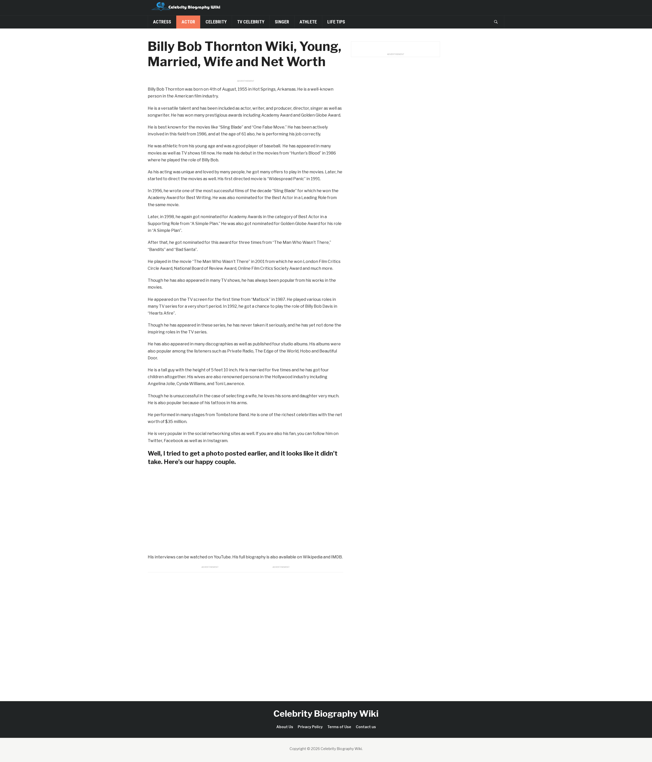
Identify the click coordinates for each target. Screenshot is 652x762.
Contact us (366, 727)
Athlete (308, 21)
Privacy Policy (310, 727)
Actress (162, 21)
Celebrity (216, 21)
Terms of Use (339, 727)
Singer (282, 21)
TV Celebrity (250, 21)
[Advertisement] (245, 630)
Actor (188, 21)
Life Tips (336, 21)
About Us (284, 727)
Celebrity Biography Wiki (326, 713)
